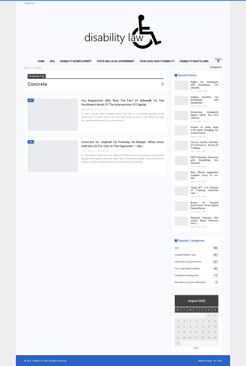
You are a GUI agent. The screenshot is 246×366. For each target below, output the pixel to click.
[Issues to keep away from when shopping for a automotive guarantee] (181, 130)
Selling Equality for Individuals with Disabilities (204, 100)
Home (41, 61)
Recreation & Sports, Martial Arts (190, 282)
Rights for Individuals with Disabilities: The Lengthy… (204, 85)
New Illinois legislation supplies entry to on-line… (204, 175)
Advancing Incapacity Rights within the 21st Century (204, 115)
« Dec (195, 348)
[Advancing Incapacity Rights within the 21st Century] (181, 115)
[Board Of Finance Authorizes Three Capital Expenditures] (181, 206)
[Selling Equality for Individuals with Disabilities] (181, 100)
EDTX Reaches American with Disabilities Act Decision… (204, 160)
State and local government (115, 61)
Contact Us (29, 3)
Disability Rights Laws (194, 61)
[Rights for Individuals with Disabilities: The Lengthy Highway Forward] (181, 85)
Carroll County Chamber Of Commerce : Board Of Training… (204, 145)
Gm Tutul (217, 361)
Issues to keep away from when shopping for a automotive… (204, 130)
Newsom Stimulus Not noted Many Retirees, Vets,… (204, 220)
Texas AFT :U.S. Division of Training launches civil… (204, 190)
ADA (52, 61)
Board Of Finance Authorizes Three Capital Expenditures (204, 205)
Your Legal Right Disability (157, 61)
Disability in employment (76, 61)
